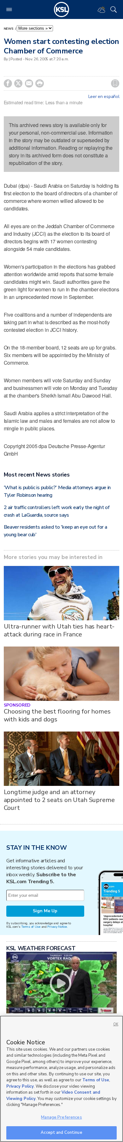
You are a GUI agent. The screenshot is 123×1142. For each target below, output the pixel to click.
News (9, 29)
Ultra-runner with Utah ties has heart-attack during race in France (59, 630)
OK (115, 1024)
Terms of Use (30, 927)
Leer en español (104, 96)
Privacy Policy (20, 1086)
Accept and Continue (61, 1132)
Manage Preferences (61, 1117)
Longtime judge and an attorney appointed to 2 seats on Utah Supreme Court (59, 800)
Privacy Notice (57, 927)
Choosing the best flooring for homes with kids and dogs (57, 715)
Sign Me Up (45, 911)
